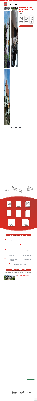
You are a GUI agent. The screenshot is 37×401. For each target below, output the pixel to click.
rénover (26, 21)
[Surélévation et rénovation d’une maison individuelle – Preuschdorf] (14, 8)
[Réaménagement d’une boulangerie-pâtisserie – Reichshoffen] (14, 38)
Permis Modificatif (13, 394)
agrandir (21, 21)
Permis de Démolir (13, 393)
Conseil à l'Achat (21, 393)
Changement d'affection (27, 258)
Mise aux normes (12, 258)
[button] (34, 380)
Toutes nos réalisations (18, 386)
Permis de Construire (14, 392)
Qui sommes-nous (29, 391)
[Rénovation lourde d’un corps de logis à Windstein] (7, 39)
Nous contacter (29, 392)
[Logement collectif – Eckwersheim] (7, 97)
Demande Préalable (21, 394)
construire (9, 206)
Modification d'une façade (19, 263)
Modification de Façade (14, 391)
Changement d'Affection (22, 391)
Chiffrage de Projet (21, 392)
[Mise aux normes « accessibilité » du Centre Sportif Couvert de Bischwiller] (7, 8)
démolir (9, 215)
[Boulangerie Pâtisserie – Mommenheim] (9, 281)
